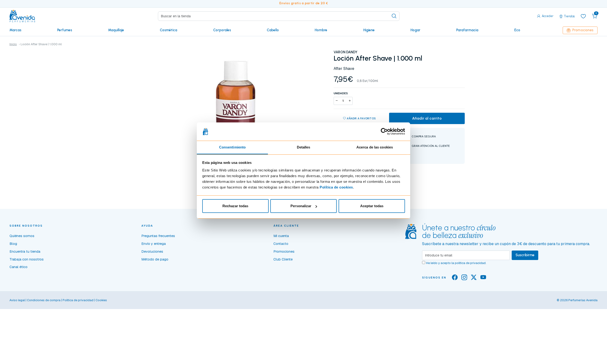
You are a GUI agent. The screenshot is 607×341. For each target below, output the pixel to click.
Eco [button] (517, 30)
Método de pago (154, 259)
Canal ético (18, 267)
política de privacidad (470, 263)
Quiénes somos (21, 236)
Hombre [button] (321, 30)
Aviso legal (17, 300)
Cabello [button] (273, 30)
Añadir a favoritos (361, 118)
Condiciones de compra (43, 300)
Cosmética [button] (168, 30)
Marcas (15, 30)
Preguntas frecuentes (158, 236)
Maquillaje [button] (116, 30)
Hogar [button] (415, 30)
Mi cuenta (281, 236)
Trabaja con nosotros (26, 259)
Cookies (101, 300)
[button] (595, 16)
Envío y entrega (153, 244)
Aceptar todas (371, 206)
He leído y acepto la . (456, 263)
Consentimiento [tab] (232, 147)
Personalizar (300, 206)
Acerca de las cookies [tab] (374, 147)
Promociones (582, 30)
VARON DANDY (345, 52)
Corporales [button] (222, 30)
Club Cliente (283, 259)
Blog (13, 244)
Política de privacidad (78, 300)
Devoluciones (152, 251)
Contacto (280, 244)
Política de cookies (336, 187)
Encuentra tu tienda (24, 251)
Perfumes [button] (64, 30)
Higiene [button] (369, 30)
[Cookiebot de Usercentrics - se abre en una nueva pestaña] (384, 131)
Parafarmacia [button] (467, 30)
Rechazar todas (235, 206)
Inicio (13, 44)
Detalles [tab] (303, 147)
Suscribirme (524, 255)
